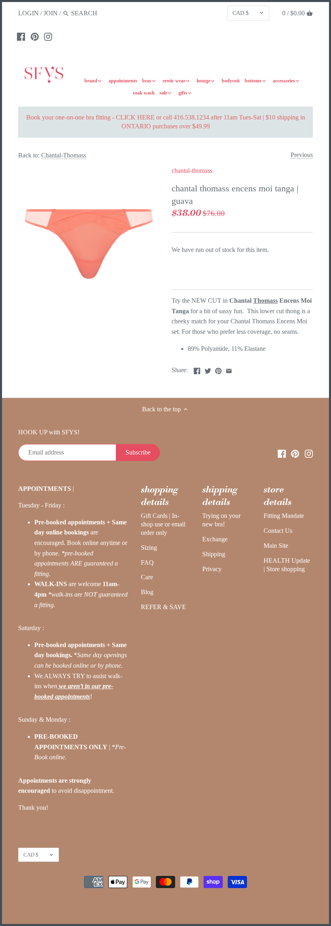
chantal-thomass (192, 170)
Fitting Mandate (284, 515)
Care (147, 577)
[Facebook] (21, 36)
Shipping (213, 554)
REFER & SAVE (163, 606)
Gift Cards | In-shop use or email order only (163, 524)
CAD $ (241, 13)
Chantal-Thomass (63, 155)
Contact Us (278, 530)
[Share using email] (229, 369)
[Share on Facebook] (197, 369)
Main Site (276, 545)
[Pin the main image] (218, 369)
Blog (147, 592)
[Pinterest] (35, 36)
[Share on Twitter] (208, 369)
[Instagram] (48, 36)
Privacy (212, 569)
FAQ (147, 562)
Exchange (215, 539)
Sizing (149, 547)
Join (51, 13)
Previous (302, 154)
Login (28, 13)
